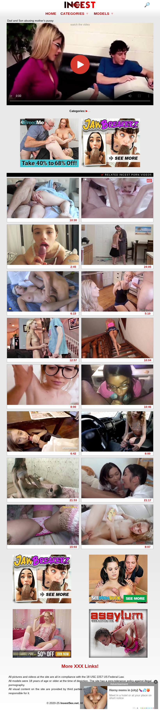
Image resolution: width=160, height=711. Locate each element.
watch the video (80, 24)
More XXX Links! (80, 666)
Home (50, 14)
